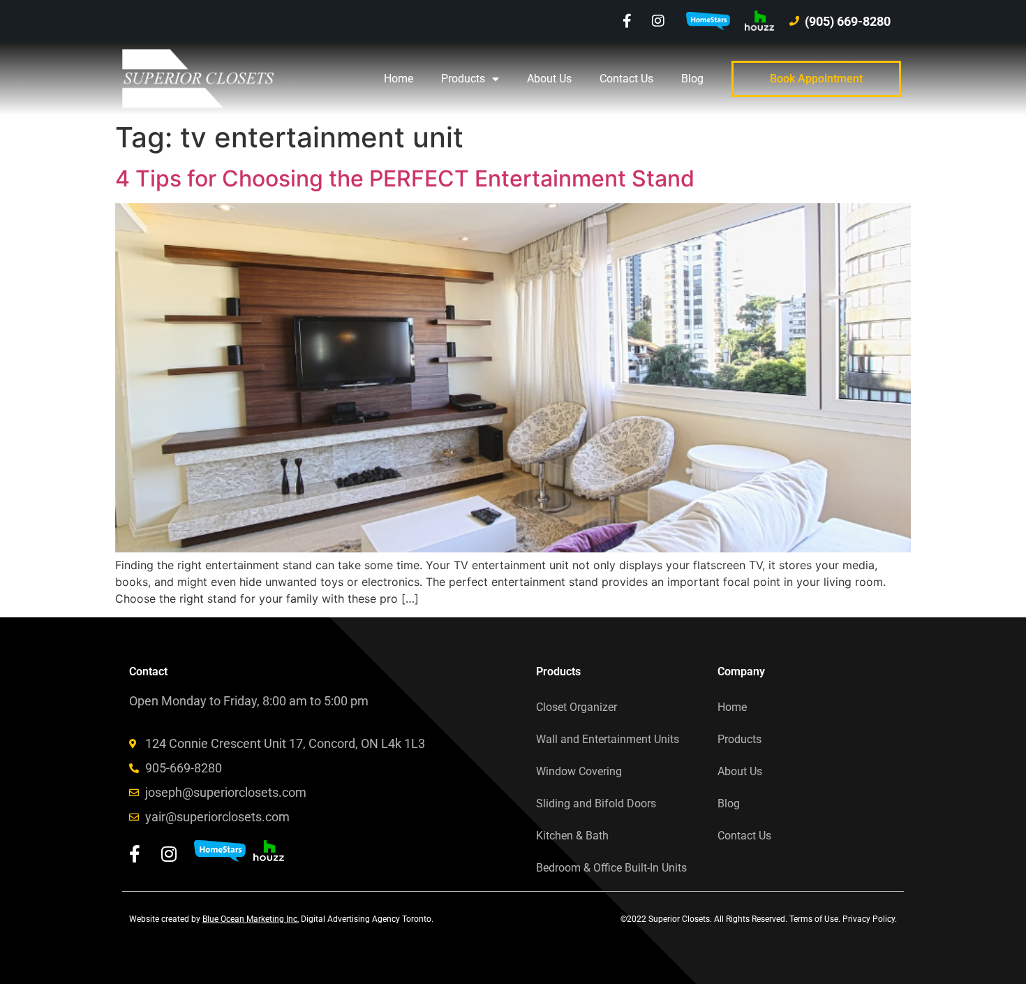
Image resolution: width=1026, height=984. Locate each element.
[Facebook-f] (627, 21)
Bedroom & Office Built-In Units (611, 867)
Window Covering (579, 771)
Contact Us (626, 78)
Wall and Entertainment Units (607, 739)
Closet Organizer (576, 707)
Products (463, 78)
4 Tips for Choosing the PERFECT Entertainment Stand (404, 178)
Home (398, 78)
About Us (549, 78)
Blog (692, 78)
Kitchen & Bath (572, 835)
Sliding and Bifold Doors (596, 803)
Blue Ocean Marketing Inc (249, 919)
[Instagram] (658, 21)
